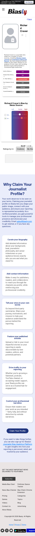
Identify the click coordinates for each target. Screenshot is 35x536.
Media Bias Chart (8, 484)
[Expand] (3, 9)
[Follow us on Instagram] (7, 530)
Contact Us (6, 506)
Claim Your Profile (18, 431)
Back (30, 19)
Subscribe (8, 479)
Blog (19, 503)
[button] (14, 9)
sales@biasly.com (24, 221)
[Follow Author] (22, 35)
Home (11, 525)
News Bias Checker (9, 490)
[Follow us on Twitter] (2, 530)
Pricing (4, 496)
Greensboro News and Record (15, 60)
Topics (20, 499)
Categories (22, 496)
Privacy (18, 525)
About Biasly (6, 510)
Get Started (29, 2)
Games (4, 499)
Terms (24, 525)
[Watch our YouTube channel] (11, 530)
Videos (4, 503)
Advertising (22, 506)
